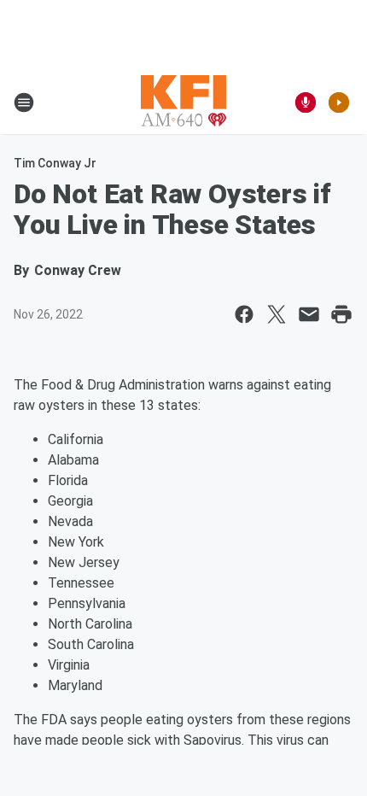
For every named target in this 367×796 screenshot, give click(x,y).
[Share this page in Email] (309, 314)
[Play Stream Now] (339, 102)
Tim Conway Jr (55, 163)
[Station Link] (183, 102)
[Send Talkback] (305, 102)
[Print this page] (341, 314)
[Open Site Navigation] (24, 102)
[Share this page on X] (276, 314)
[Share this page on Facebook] (244, 314)
